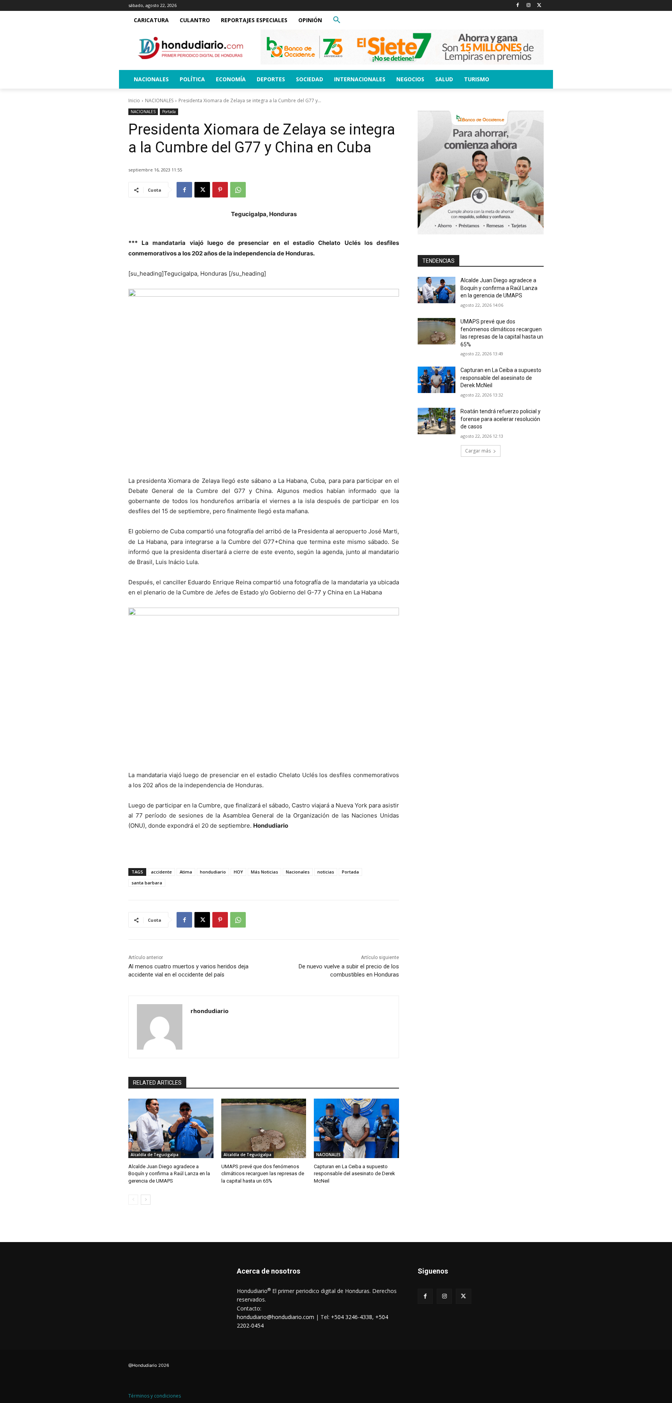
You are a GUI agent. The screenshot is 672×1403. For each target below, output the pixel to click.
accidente (161, 872)
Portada (169, 111)
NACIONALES (159, 100)
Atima (186, 872)
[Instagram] (528, 5)
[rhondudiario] (159, 1027)
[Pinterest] (220, 189)
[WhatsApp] (238, 189)
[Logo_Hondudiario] (190, 48)
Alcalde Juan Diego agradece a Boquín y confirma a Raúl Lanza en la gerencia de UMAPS (169, 1173)
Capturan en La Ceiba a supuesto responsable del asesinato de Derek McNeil (354, 1173)
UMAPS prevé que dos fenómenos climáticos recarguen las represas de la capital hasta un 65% (262, 1173)
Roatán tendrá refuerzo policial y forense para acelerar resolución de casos (500, 419)
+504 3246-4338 (351, 1317)
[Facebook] (517, 5)
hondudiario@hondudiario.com (275, 1317)
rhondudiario (210, 1011)
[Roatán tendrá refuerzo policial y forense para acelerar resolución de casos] (436, 421)
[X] (539, 5)
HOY (238, 872)
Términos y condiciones (154, 1396)
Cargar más (478, 450)
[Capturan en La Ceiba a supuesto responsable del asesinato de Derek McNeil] (356, 1128)
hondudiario (213, 872)
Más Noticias (264, 872)
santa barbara (146, 883)
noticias (325, 872)
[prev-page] (133, 1200)
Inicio (134, 100)
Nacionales (298, 872)
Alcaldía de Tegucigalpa (154, 1154)
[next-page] (145, 1200)
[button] (336, 20)
